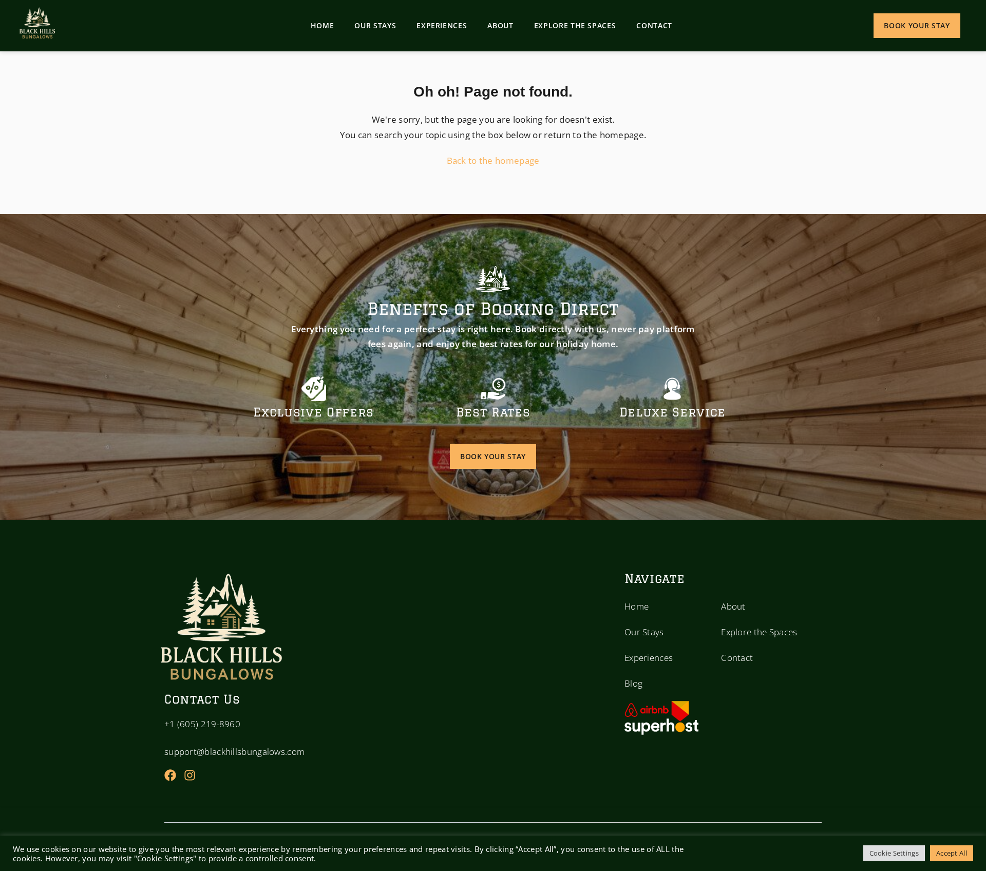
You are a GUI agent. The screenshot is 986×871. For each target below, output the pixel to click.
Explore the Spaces (575, 25)
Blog (633, 683)
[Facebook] (170, 775)
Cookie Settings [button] (894, 853)
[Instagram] (190, 775)
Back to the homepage (493, 160)
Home (322, 25)
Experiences (441, 25)
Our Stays (375, 25)
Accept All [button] (951, 853)
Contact (654, 25)
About (500, 25)
